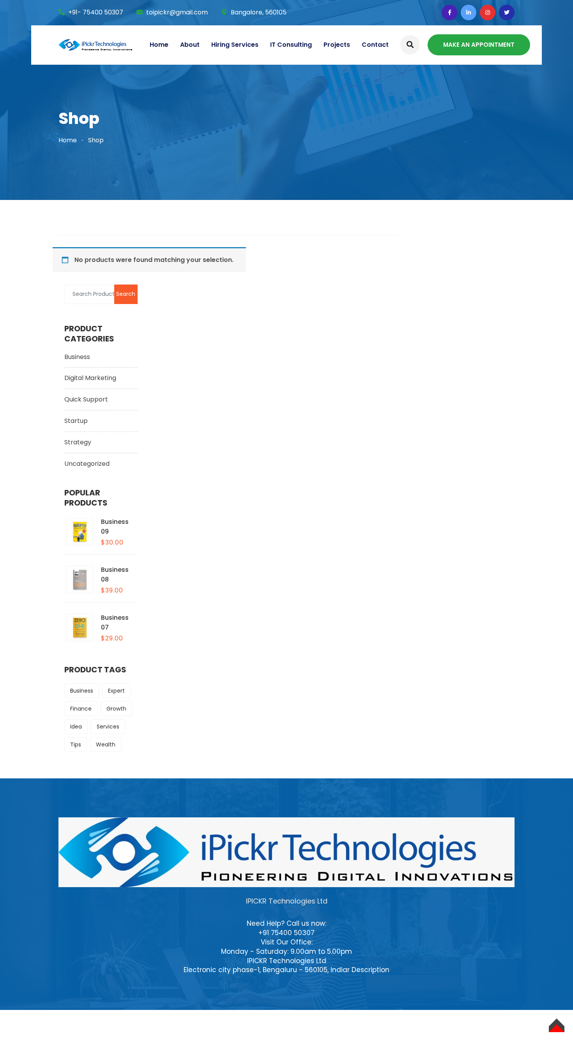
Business (77, 356)
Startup (76, 420)
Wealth (105, 744)
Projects (337, 44)
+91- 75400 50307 (95, 12)
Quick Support (86, 399)
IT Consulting (291, 44)
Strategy (77, 442)
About (190, 44)
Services (108, 726)
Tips (75, 744)
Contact (375, 44)
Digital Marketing (90, 377)
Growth (116, 709)
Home (159, 44)
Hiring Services (234, 44)
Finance (81, 709)
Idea (76, 726)
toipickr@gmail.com (177, 12)
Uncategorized (87, 463)
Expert (116, 691)
